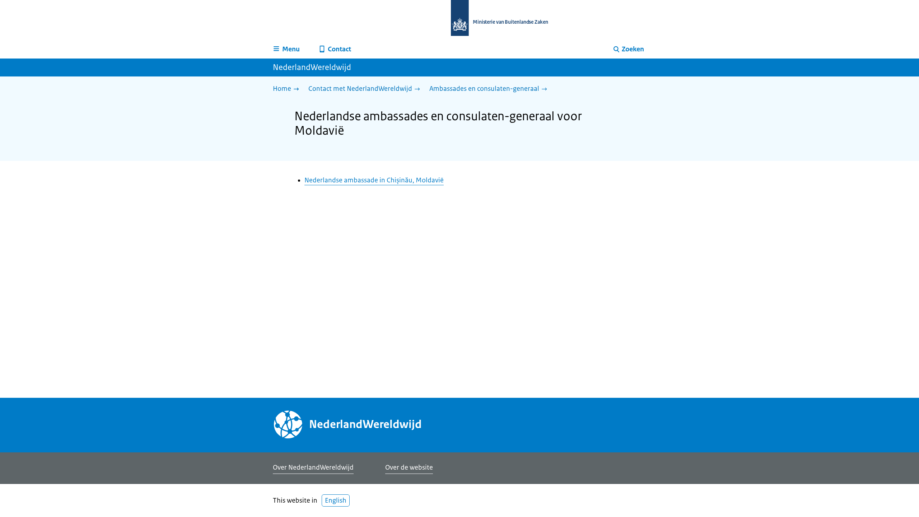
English (335, 500)
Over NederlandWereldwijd (313, 467)
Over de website (409, 467)
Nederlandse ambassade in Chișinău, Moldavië (374, 180)
